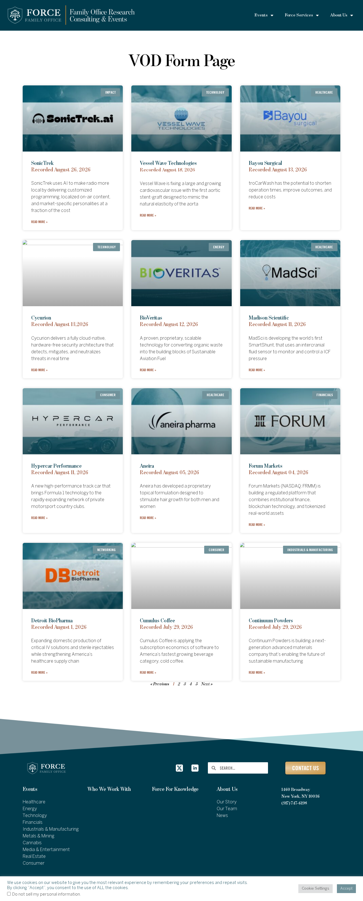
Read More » (39, 222)
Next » (207, 684)
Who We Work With (109, 789)
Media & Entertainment (46, 850)
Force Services (299, 15)
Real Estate (34, 856)
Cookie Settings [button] (315, 889)
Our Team (227, 809)
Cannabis (32, 843)
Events (30, 789)
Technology (35, 816)
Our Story (227, 802)
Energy (30, 809)
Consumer (34, 863)
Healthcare (34, 802)
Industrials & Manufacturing (51, 829)
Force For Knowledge (175, 789)
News (222, 816)
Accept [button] (346, 889)
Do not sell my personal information (46, 894)
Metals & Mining (38, 836)
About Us (227, 789)
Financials (33, 822)
